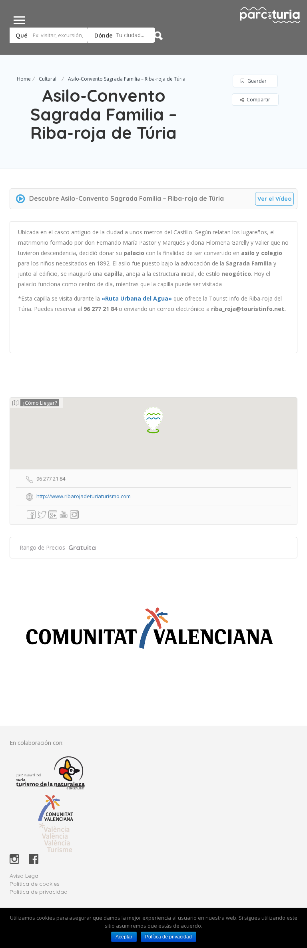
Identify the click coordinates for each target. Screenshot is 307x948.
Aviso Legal (25, 875)
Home (24, 78)
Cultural (47, 78)
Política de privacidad (39, 891)
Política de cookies (35, 883)
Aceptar (124, 937)
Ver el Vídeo (274, 198)
